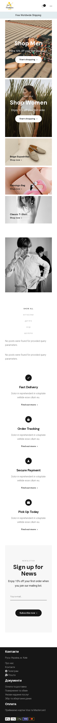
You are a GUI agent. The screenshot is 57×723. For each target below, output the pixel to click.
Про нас (9, 663)
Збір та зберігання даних (18, 698)
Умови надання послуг (17, 694)
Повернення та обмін (16, 690)
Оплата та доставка (15, 686)
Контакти (10, 667)
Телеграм (12, 671)
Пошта (11, 675)
